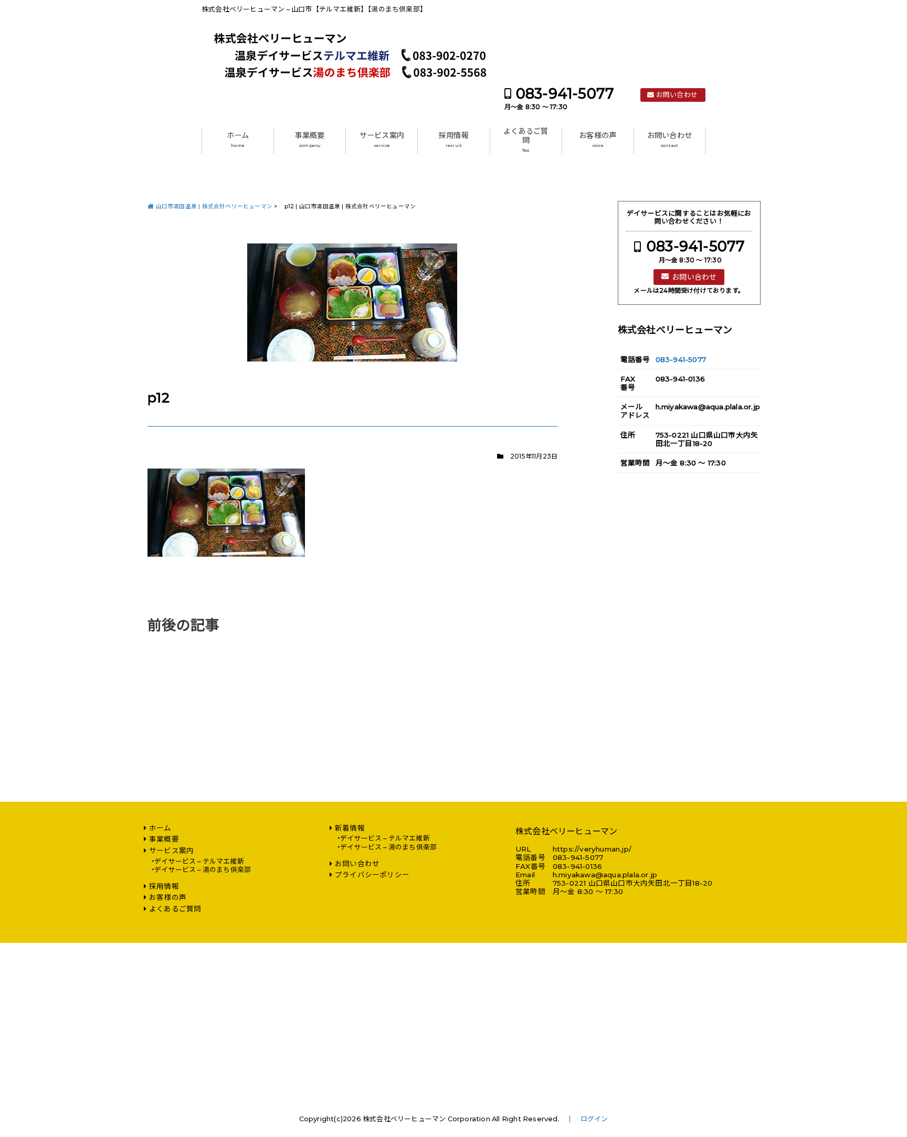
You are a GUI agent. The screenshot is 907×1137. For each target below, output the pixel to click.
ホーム (238, 139)
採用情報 (454, 139)
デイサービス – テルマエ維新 (199, 861)
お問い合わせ (677, 95)
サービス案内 (382, 139)
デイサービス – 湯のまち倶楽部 (202, 870)
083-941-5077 (565, 94)
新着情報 (350, 828)
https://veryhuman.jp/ (592, 849)
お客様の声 (597, 139)
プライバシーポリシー (372, 874)
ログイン (594, 1119)
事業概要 (310, 139)
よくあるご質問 (525, 140)
